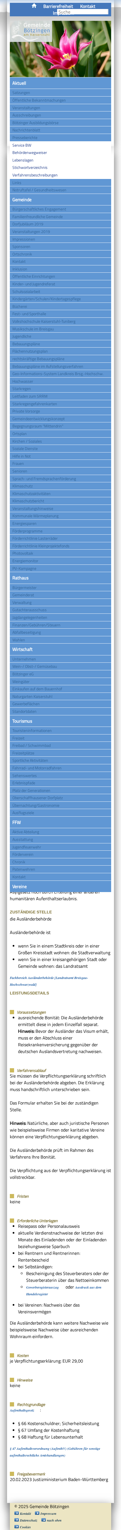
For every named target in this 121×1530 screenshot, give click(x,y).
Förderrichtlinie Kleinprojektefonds (41, 546)
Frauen (18, 463)
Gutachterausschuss (29, 610)
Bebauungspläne (26, 344)
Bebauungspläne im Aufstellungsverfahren (47, 366)
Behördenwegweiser (29, 152)
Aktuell (19, 83)
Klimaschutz (22, 486)
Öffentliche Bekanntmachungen (39, 100)
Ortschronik (22, 254)
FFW (16, 822)
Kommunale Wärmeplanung (35, 516)
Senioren (19, 471)
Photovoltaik (22, 553)
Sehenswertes (24, 775)
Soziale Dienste (25, 448)
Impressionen (23, 239)
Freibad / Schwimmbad (31, 745)
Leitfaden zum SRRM (30, 396)
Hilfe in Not (21, 456)
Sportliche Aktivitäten (30, 760)
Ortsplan (19, 433)
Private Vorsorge (26, 411)
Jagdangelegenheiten (29, 617)
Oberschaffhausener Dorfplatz (37, 798)
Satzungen (21, 92)
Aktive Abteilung (25, 832)
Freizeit (18, 738)
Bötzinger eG (23, 674)
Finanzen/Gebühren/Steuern (36, 625)
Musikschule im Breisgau (33, 329)
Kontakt (87, 6)
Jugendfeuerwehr (26, 847)
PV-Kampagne (24, 568)
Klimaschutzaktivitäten (31, 493)
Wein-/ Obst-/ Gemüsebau (34, 666)
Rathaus (20, 577)
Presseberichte (24, 137)
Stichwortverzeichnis (30, 167)
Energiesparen (24, 523)
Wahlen (18, 640)
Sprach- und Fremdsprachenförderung (44, 478)
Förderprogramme (27, 531)
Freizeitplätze (23, 753)
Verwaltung (22, 602)
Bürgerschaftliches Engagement (39, 209)
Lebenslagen (22, 160)
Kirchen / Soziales (27, 441)
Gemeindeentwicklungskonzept (38, 419)
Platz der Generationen (31, 790)
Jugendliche (21, 336)
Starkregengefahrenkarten (34, 404)
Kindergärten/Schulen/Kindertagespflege (46, 299)
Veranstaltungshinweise (32, 508)
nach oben (54, 1520)
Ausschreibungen (26, 115)
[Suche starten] (107, 11)
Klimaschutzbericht (28, 501)
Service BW (21, 145)
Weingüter (21, 681)
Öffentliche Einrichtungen (33, 276)
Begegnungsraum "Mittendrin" (37, 426)
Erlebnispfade (23, 783)
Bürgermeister (24, 587)
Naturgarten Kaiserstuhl (32, 696)
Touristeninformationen (32, 730)
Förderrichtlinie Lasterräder (35, 538)
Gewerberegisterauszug (42, 1287)
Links (16, 182)
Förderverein (22, 854)
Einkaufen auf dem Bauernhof (37, 689)
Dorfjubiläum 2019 (27, 224)
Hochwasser (22, 381)
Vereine (19, 886)
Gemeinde (22, 199)
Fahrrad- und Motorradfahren (37, 768)
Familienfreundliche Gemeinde (37, 216)
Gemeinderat (23, 595)
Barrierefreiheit (58, 6)
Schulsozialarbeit (26, 291)
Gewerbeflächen (26, 704)
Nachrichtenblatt (26, 130)
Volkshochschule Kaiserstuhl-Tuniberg (43, 321)
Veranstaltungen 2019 (31, 231)
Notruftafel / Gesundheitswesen (39, 190)
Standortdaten (24, 711)
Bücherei (19, 306)
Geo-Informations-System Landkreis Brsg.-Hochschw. (58, 374)
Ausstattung (22, 839)
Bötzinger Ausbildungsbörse (35, 123)
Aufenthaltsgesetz (22, 1410)
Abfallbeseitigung (26, 632)
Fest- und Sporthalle (29, 314)
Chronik (18, 862)
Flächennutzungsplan (30, 351)
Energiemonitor (25, 561)
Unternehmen (24, 659)
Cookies (25, 1527)
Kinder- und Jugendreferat (33, 284)
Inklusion (19, 269)
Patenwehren (23, 869)
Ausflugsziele (23, 813)
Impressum (48, 1513)
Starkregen (21, 388)
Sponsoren (21, 246)
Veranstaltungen (26, 108)
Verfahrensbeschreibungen (35, 175)
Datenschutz (28, 1520)
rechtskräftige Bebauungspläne (38, 359)
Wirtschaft (22, 649)
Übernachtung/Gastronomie (35, 805)
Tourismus (22, 721)
